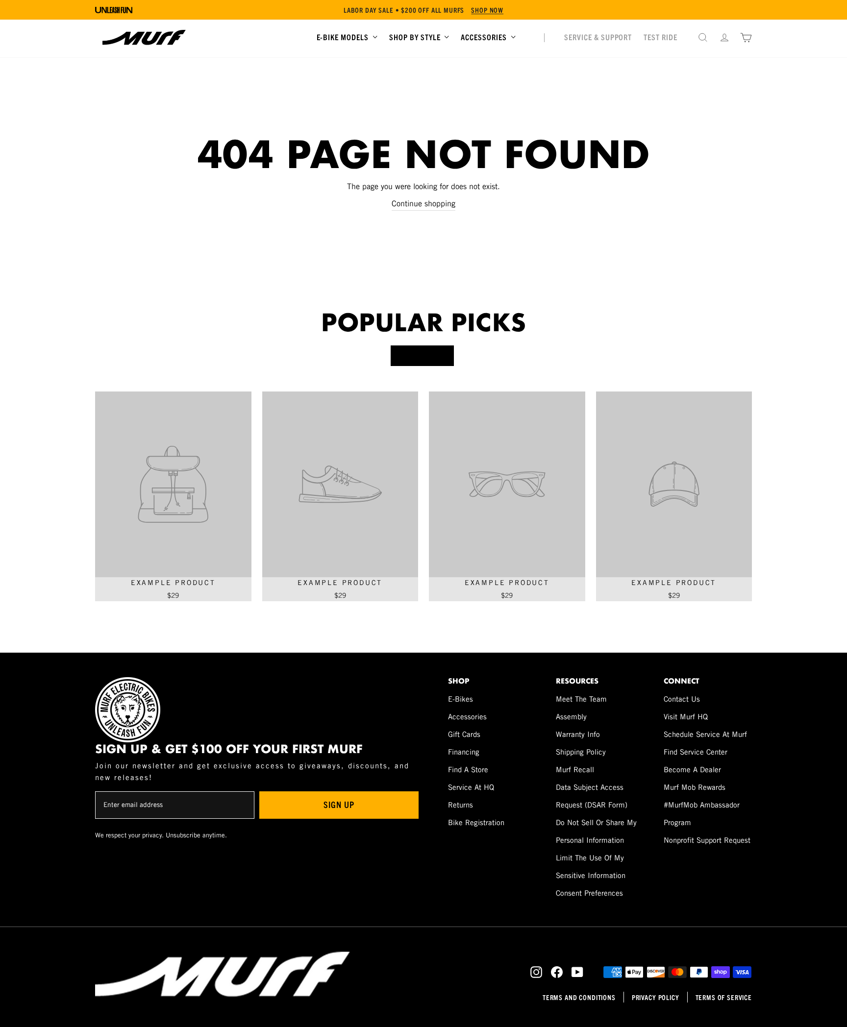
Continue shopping (423, 203)
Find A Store (468, 769)
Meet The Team (581, 699)
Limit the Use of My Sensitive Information (590, 867)
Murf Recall (575, 769)
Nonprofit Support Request (707, 840)
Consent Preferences (589, 893)
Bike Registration (476, 822)
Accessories (467, 716)
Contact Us (682, 699)
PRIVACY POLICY (655, 997)
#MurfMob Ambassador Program (702, 814)
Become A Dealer (692, 769)
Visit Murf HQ (686, 716)
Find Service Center (695, 752)
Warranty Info (578, 734)
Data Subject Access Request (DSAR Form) (591, 796)
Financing (463, 752)
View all (422, 355)
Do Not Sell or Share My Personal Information (596, 831)
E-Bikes (460, 699)
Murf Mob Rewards (694, 787)
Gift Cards (464, 734)
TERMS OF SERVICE (724, 997)
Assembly (571, 716)
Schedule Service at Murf (705, 734)
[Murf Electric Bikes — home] (144, 37)
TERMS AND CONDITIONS (579, 997)
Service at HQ (471, 787)
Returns (460, 805)
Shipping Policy (581, 752)
